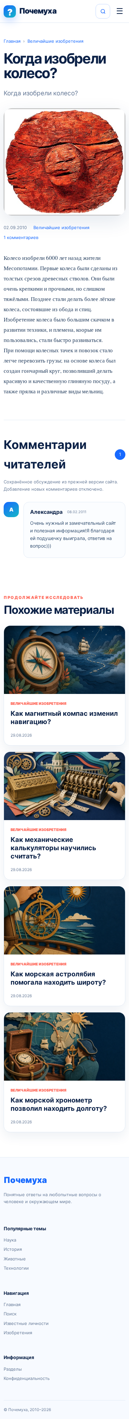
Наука (10, 1240)
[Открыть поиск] (103, 11)
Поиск (10, 1313)
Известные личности (26, 1323)
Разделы (13, 1369)
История (13, 1249)
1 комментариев (21, 237)
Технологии (16, 1268)
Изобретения (18, 1332)
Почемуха (25, 1180)
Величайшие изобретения (55, 41)
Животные (15, 1258)
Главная (12, 41)
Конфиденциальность (27, 1378)
